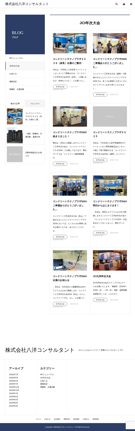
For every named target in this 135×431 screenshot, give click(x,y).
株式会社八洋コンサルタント (27, 4)
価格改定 (13, 81)
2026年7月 (13, 374)
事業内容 (67, 419)
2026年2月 (13, 381)
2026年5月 (13, 378)
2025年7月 (13, 384)
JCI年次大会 (14, 66)
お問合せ (86, 419)
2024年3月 (13, 400)
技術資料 (76, 419)
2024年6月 (13, 396)
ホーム (38, 419)
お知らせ (13, 74)
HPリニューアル (16, 58)
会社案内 (57, 419)
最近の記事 (15, 103)
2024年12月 (14, 387)
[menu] (123, 4)
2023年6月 (13, 403)
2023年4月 (13, 406)
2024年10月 (14, 390)
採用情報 (95, 419)
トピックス (35, 103)
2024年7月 (13, 393)
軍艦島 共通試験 (16, 89)
